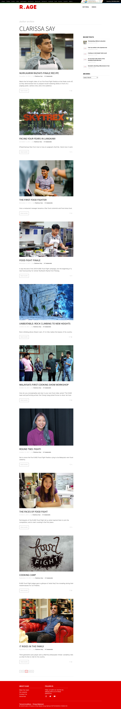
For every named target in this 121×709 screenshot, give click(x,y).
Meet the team (24, 690)
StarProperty (23, 1)
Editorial (86, 7)
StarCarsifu (37, 1)
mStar (17, 1)
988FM (70, 1)
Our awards (23, 692)
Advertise (22, 696)
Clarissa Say (39, 76)
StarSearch (44, 1)
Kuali (55, 1)
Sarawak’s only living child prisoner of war (99, 65)
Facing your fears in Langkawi (37, 138)
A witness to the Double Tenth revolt (97, 53)
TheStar (8, 1)
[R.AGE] (28, 7)
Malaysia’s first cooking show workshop (44, 384)
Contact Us (23, 694)
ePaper (3, 1)
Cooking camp (27, 575)
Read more (24, 90)
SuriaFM (66, 1)
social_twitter (50, 696)
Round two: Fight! (30, 449)
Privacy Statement (38, 704)
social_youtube (55, 696)
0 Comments (48, 76)
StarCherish (31, 1)
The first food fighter (33, 199)
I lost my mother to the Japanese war (97, 47)
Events (13, 1)
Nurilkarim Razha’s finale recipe (39, 73)
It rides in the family (31, 646)
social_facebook (46, 696)
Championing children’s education (96, 41)
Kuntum (60, 1)
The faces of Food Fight (33, 511)
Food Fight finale (29, 260)
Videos (94, 7)
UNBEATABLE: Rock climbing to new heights (44, 323)
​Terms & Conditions (25, 704)
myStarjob (50, 1)
